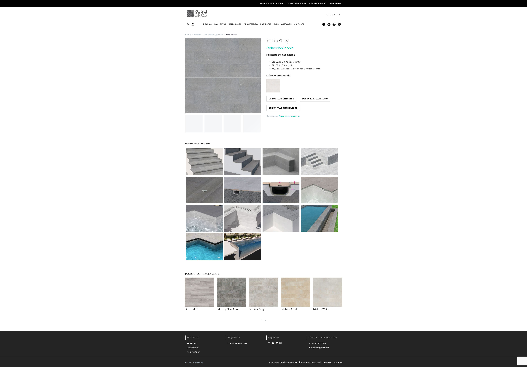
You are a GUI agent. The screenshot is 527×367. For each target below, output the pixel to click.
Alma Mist (191, 309)
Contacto (299, 24)
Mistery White (321, 309)
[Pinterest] (334, 24)
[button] (188, 24)
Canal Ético (327, 362)
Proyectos (265, 24)
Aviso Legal (274, 362)
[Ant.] (262, 320)
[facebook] (269, 343)
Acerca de (286, 24)
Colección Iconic (280, 48)
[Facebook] (323, 24)
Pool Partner (193, 351)
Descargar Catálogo (315, 98)
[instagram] (280, 343)
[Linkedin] (328, 24)
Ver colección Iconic (281, 98)
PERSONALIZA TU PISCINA (271, 3)
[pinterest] (276, 343)
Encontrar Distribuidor (283, 108)
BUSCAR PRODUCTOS (318, 3)
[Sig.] (266, 320)
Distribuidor (192, 347)
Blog (276, 24)
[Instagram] (339, 24)
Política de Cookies (289, 362)
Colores (197, 34)
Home (188, 34)
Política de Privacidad (310, 362)
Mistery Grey (257, 309)
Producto (192, 343)
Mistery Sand (289, 309)
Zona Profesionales (237, 343)
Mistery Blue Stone (228, 309)
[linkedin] (273, 343)
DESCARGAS (335, 3)
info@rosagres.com (319, 347)
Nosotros (338, 362)
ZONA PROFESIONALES (296, 3)
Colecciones (235, 24)
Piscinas (207, 24)
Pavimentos (220, 24)
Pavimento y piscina (214, 34)
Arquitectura (251, 24)
